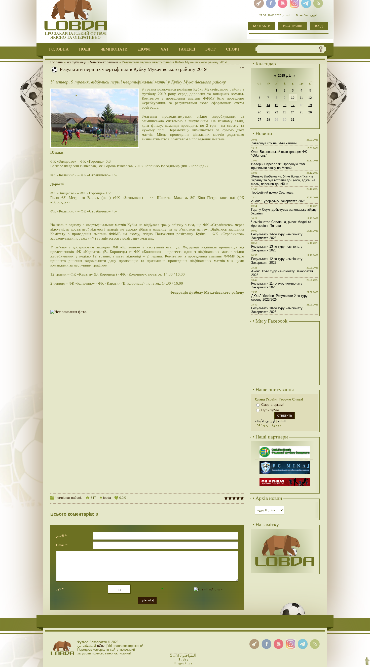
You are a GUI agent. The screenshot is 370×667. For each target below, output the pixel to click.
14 (268, 105)
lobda (107, 498)
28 (268, 119)
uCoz (101, 646)
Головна (56, 62)
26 (310, 112)
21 (268, 112)
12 (310, 98)
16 (284, 105)
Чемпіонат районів (104, 62)
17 (292, 105)
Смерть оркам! (272, 405)
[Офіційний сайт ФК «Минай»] (285, 462)
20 (259, 112)
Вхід (319, 26)
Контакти (261, 26)
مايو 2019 (284, 75)
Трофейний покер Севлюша (272, 192)
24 (292, 112)
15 (276, 105)
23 (284, 112)
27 (259, 119)
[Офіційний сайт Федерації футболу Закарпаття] (285, 447)
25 (301, 112)
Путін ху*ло (270, 410)
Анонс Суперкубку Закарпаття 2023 (278, 201)
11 (301, 98)
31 (292, 119)
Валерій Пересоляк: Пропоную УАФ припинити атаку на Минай (278, 166)
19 (310, 105)
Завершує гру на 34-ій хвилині (274, 143)
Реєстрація (292, 26)
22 (276, 112)
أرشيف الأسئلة (265, 421)
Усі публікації (76, 62)
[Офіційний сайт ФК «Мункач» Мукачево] (285, 478)
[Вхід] (254, 644)
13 (259, 105)
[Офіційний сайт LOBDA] (284, 534)
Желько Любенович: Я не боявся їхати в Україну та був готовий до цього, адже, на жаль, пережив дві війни (283, 180)
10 (292, 98)
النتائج (282, 421)
